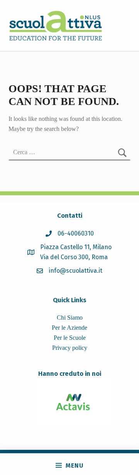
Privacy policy (69, 347)
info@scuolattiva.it (75, 270)
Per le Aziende (69, 327)
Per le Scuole (70, 337)
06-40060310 (76, 233)
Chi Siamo (70, 317)
